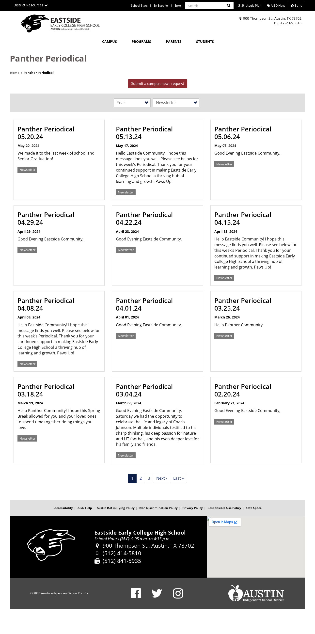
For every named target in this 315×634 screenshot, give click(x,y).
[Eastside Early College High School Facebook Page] (136, 596)
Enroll (178, 5)
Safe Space (254, 508)
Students (205, 41)
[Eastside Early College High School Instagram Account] (178, 596)
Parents (173, 41)
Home (14, 72)
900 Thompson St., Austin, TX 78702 (271, 18)
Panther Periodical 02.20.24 (242, 390)
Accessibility (63, 508)
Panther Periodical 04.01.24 (144, 304)
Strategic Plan (251, 5)
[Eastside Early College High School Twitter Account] (156, 596)
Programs (141, 41)
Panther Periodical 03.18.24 (45, 390)
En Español (161, 5)
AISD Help (277, 5)
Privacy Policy (192, 508)
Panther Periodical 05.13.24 (144, 133)
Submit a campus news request (157, 83)
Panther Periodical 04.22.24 (144, 218)
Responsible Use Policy (224, 508)
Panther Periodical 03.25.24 (242, 304)
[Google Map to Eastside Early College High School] (256, 547)
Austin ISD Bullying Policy (116, 508)
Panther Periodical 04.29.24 (45, 218)
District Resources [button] (29, 5)
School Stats (139, 5)
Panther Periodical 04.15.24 (242, 218)
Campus (109, 41)
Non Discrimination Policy (158, 508)
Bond (298, 5)
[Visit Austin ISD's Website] (256, 593)
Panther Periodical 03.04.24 (144, 390)
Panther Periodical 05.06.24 (242, 133)
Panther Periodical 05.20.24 (45, 133)
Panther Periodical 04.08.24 (45, 304)
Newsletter (27, 169)
